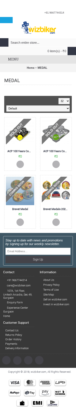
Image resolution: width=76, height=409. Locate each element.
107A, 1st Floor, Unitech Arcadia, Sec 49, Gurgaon (17, 294)
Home (30, 67)
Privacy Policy (51, 284)
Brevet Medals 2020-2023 (56, 209)
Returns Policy (13, 334)
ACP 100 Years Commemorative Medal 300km (56, 151)
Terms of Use (51, 289)
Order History (13, 339)
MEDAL (42, 67)
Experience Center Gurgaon (15, 309)
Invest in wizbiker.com (56, 304)
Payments (11, 343)
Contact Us (12, 330)
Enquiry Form (15, 302)
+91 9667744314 (17, 280)
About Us (48, 280)
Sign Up (38, 259)
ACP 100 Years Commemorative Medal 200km (20, 151)
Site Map (48, 294)
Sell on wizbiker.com (55, 299)
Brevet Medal (20, 209)
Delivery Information (17, 348)
